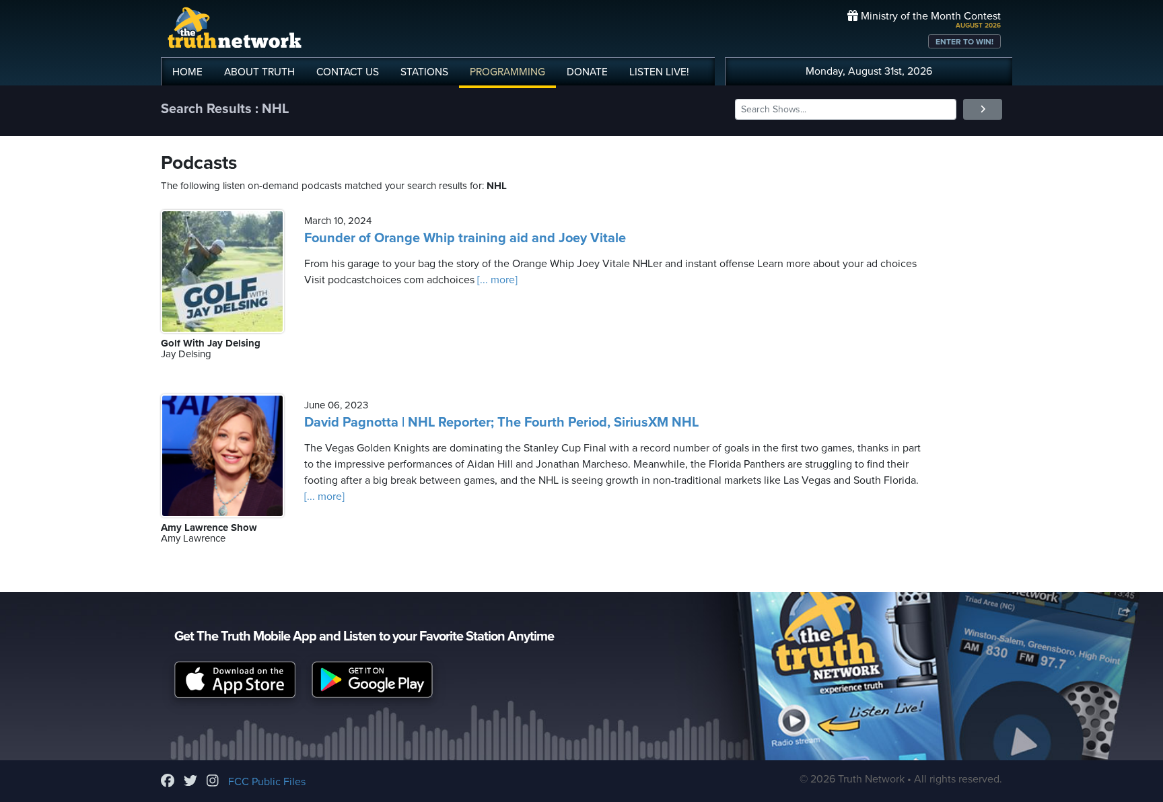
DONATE (587, 72)
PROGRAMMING (507, 72)
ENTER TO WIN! (964, 41)
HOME (187, 72)
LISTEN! (659, 72)
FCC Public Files (267, 782)
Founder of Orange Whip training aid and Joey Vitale (465, 238)
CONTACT (347, 72)
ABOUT (259, 72)
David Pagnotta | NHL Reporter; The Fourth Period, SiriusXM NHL (501, 422)
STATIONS (424, 72)
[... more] (496, 280)
